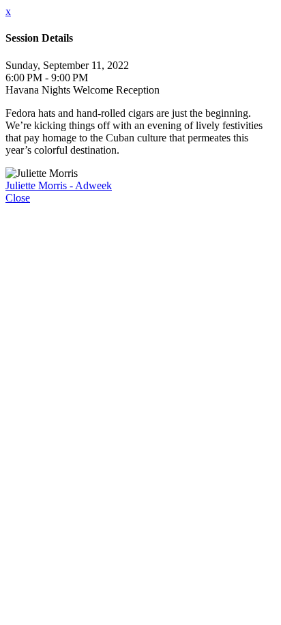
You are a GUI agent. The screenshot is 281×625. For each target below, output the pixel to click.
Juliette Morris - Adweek (58, 185)
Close (17, 198)
